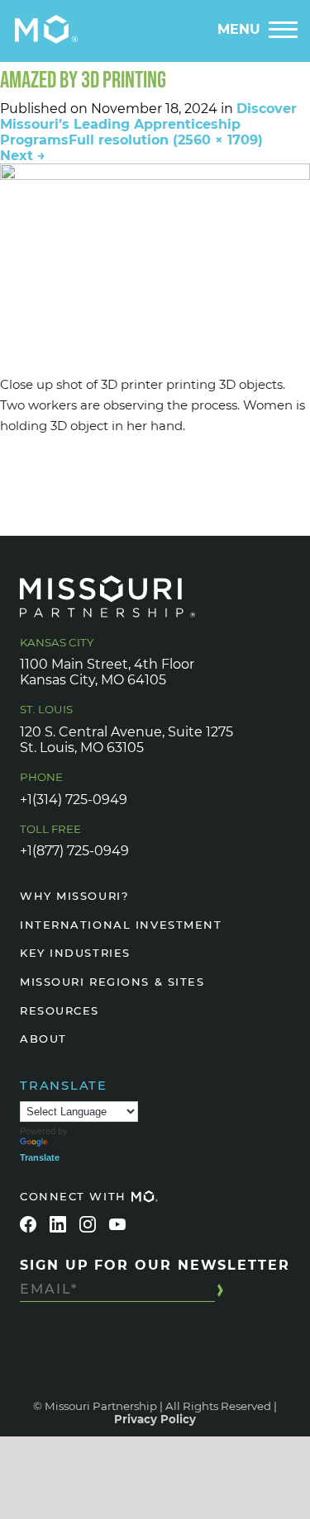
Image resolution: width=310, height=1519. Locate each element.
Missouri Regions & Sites (112, 981)
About (43, 1038)
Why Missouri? (74, 895)
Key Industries (75, 952)
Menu (238, 29)
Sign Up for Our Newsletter (155, 1265)
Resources (59, 1010)
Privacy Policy (155, 1419)
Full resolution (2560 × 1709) (166, 140)
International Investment (121, 924)
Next (22, 155)
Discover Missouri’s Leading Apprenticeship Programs (148, 124)
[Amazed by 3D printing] (155, 266)
